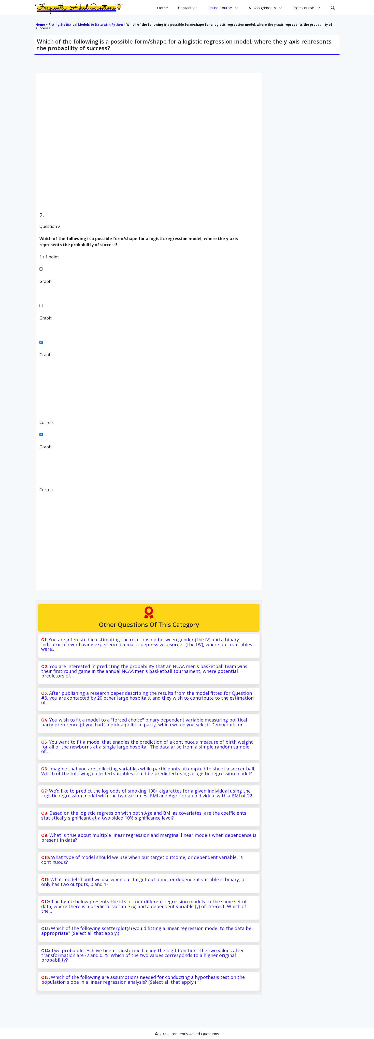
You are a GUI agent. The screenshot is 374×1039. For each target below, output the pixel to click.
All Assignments (262, 7)
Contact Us (187, 7)
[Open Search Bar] (333, 7)
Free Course (303, 7)
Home (162, 7)
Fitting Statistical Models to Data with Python (86, 24)
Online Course (220, 7)
